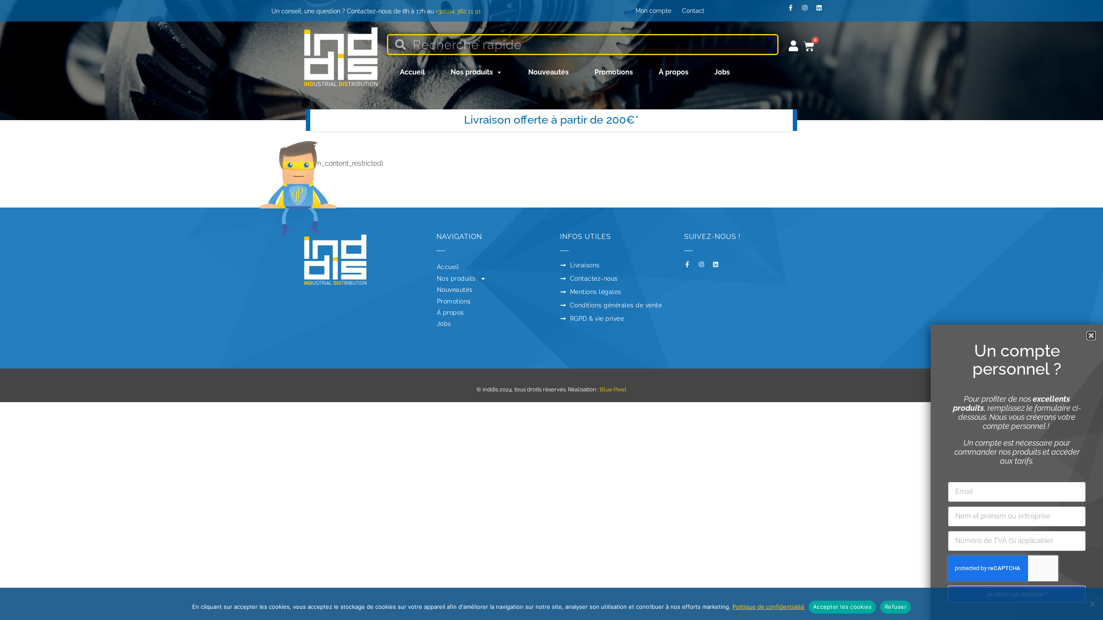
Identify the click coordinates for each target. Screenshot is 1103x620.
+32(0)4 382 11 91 (458, 11)
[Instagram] (808, 11)
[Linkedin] (822, 11)
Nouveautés (548, 72)
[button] (1091, 335)
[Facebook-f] (794, 11)
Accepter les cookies (842, 606)
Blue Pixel (613, 389)
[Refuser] (1092, 603)
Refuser (896, 606)
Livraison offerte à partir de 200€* (551, 119)
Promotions (614, 72)
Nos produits (472, 72)
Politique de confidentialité (768, 606)
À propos (674, 72)
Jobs (722, 72)
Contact (693, 10)
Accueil (412, 72)
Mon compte (653, 10)
